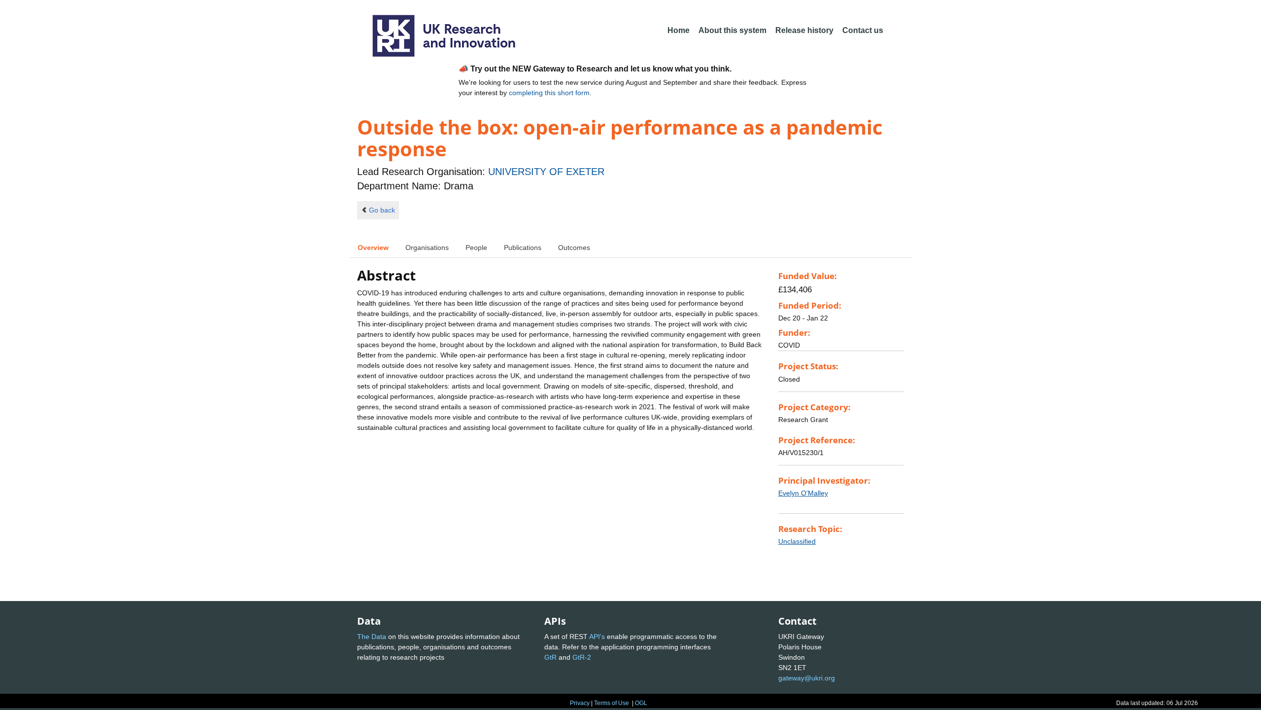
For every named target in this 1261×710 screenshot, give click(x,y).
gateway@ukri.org (806, 678)
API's (597, 636)
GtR (550, 657)
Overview (373, 247)
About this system (732, 30)
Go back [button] (382, 210)
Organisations (427, 247)
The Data (371, 636)
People (476, 247)
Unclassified (797, 541)
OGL (641, 703)
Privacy (580, 703)
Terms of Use (611, 703)
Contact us (862, 30)
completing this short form (549, 93)
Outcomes (574, 247)
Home (678, 30)
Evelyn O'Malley (803, 493)
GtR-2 (581, 657)
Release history (804, 30)
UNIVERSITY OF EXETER (546, 171)
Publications (522, 247)
